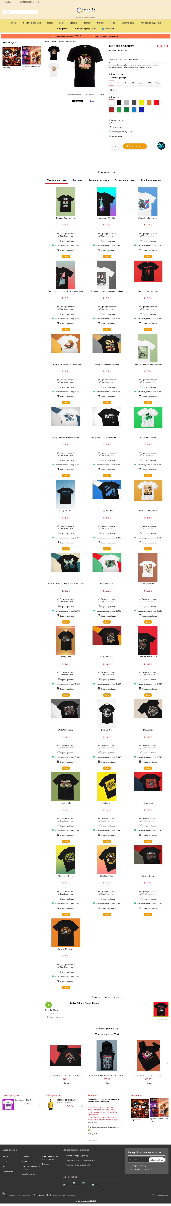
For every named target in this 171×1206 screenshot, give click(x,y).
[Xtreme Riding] (148, 854)
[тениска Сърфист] (84, 88)
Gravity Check (65, 657)
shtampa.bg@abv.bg (80, 1156)
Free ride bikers (107, 584)
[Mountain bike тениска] (147, 201)
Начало (13, 23)
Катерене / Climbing (107, 218)
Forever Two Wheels (148, 657)
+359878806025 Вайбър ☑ (29, 2)
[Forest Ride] (65, 786)
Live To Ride (107, 730)
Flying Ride (148, 803)
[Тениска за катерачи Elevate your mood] (65, 275)
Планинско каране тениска (107, 364)
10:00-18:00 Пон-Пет (82, 1165)
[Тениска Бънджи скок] (65, 201)
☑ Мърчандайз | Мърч (85, 29)
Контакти (109, 29)
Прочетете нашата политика (63, 1195)
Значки (100, 23)
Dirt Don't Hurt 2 (65, 730)
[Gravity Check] (65, 640)
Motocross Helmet (66, 876)
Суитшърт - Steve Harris (148, 1076)
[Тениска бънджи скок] (148, 271)
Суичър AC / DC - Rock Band (65, 1076)
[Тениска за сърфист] (148, 490)
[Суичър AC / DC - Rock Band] (65, 1056)
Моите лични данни (160, 1195)
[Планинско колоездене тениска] (147, 348)
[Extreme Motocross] (65, 932)
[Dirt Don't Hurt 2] (65, 708)
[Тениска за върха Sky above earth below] (65, 562)
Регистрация (8, 1171)
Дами (61, 23)
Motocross (106, 803)
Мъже (50, 23)
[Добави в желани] (166, 129)
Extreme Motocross (65, 949)
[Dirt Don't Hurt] (106, 859)
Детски (73, 23)
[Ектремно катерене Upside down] (107, 416)
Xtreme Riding (148, 876)
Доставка (77, 180)
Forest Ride (66, 803)
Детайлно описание (150, 180)
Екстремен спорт (71, 41)
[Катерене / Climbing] (106, 201)
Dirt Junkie (148, 730)
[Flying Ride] (148, 781)
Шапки (87, 23)
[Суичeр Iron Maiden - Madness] (107, 1056)
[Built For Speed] (107, 635)
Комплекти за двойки (151, 23)
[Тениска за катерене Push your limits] (65, 343)
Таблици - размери (99, 180)
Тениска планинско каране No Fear (107, 291)
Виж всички (92, 1141)
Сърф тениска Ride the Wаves (65, 437)
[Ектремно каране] (148, 417)
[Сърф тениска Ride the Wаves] (65, 416)
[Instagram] (167, 2)
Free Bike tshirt (148, 584)
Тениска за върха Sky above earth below (66, 584)
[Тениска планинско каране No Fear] (106, 275)
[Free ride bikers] (107, 562)
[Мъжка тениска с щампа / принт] (51, 1104)
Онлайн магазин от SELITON (85, 1201)
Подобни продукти (57, 180)
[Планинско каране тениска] (107, 343)
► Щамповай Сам (32, 23)
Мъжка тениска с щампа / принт (66, 1101)
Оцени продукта (89, 94)
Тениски (61, 41)
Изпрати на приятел (74, 94)
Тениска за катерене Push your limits (65, 364)
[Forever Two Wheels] (147, 640)
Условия (25, 1156)
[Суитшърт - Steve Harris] (148, 1056)
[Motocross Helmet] (65, 859)
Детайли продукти (124, 180)
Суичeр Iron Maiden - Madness (107, 1076)
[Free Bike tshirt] (147, 567)
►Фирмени (62, 29)
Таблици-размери (118, 78)
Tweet (92, 101)
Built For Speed (107, 657)
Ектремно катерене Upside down (107, 437)
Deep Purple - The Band (24, 1100)
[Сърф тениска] (65, 494)
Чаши (113, 23)
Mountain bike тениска (148, 218)
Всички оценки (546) (107, 1028)
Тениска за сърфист (148, 510)
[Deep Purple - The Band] (8, 1104)
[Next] (39, 57)
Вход (4, 1166)
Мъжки (54, 41)
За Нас (5, 1161)
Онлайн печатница (29, 1174)
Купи (65, 256)
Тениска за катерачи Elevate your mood (65, 291)
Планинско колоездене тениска (148, 364)
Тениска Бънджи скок (66, 218)
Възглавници (128, 23)
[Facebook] (163, 2)
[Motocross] (106, 786)
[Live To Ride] (106, 713)
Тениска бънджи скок (148, 291)
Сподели (78, 101)
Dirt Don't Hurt (106, 876)
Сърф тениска (65, 510)
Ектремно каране (148, 437)
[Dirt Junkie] (148, 708)
